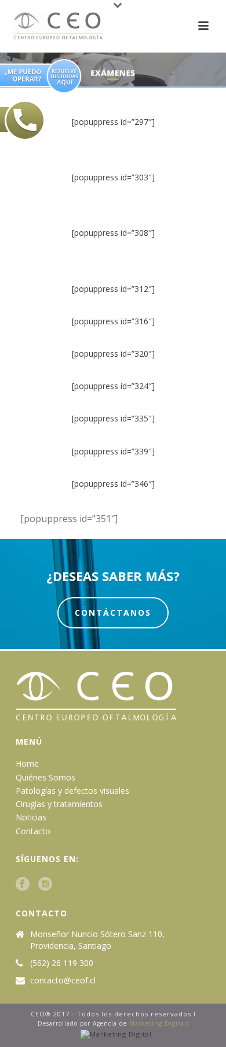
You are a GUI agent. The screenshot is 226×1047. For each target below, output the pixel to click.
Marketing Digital (158, 1023)
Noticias (31, 817)
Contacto (33, 831)
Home (27, 763)
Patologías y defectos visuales (72, 790)
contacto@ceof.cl (63, 980)
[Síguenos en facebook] (23, 884)
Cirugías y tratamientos (59, 803)
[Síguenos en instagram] (45, 884)
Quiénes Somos (45, 777)
